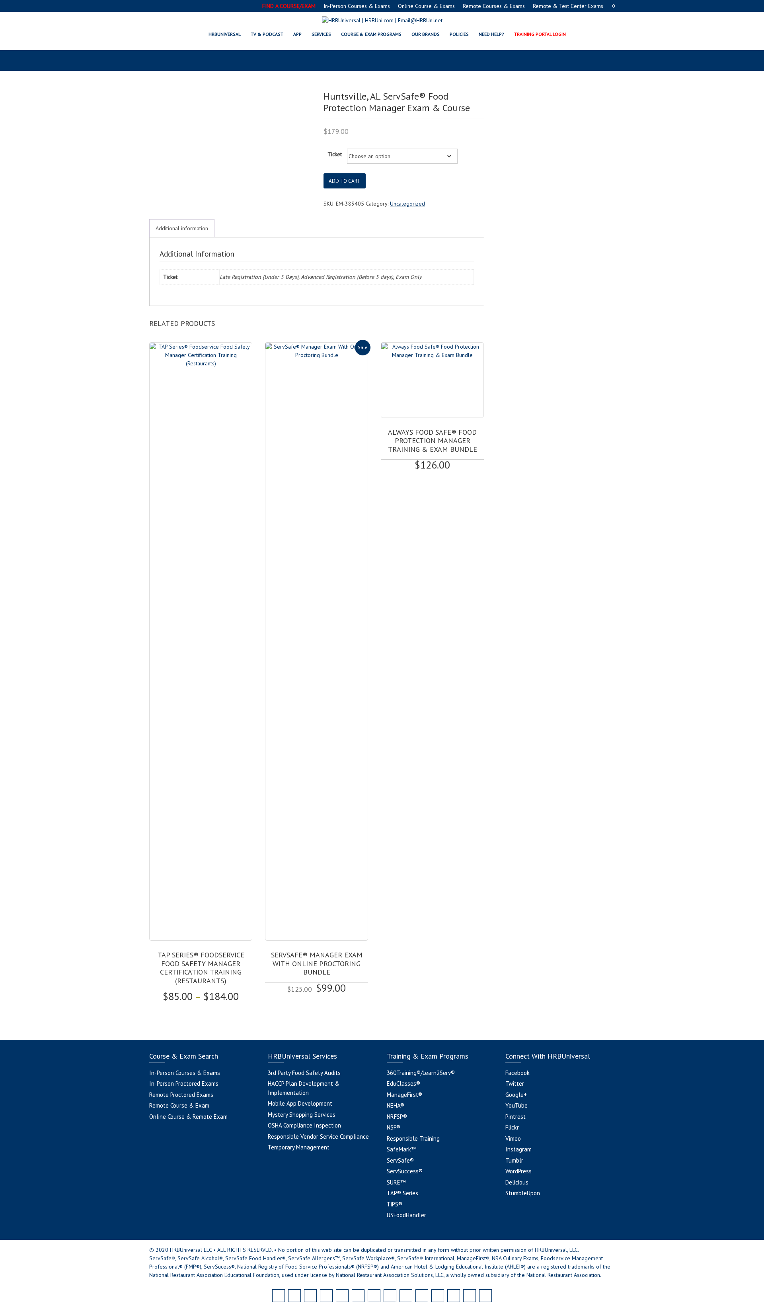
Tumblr (514, 1160)
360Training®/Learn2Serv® (421, 1073)
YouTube (516, 1105)
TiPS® (394, 1204)
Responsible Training (413, 1138)
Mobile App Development (300, 1103)
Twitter (514, 1083)
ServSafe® (400, 1160)
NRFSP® (397, 1116)
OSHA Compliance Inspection (304, 1125)
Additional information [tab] (182, 228)
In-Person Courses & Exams (357, 6)
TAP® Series (402, 1193)
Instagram (518, 1149)
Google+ (516, 1094)
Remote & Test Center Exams (568, 6)
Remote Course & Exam (179, 1105)
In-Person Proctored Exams (183, 1083)
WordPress (518, 1171)
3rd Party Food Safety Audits (304, 1073)
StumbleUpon (522, 1193)
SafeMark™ (401, 1149)
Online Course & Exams (426, 6)
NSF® (393, 1127)
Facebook (517, 1073)
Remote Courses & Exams (494, 6)
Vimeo (513, 1138)
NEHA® (395, 1105)
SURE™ (396, 1182)
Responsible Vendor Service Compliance (318, 1136)
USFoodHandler (406, 1215)
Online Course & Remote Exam (188, 1116)
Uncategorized (407, 203)
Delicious (516, 1182)
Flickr (512, 1127)
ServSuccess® (405, 1171)
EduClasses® (403, 1083)
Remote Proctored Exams (181, 1094)
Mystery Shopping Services (301, 1114)
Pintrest (515, 1116)
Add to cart (345, 181)
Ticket (334, 154)
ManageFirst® (404, 1094)
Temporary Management (298, 1147)
